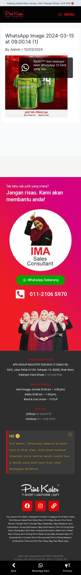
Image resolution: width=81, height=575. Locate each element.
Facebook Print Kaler (38, 517)
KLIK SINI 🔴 (67, 3)
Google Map (54, 374)
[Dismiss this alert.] (70, 434)
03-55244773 (43, 414)
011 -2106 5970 (46, 418)
